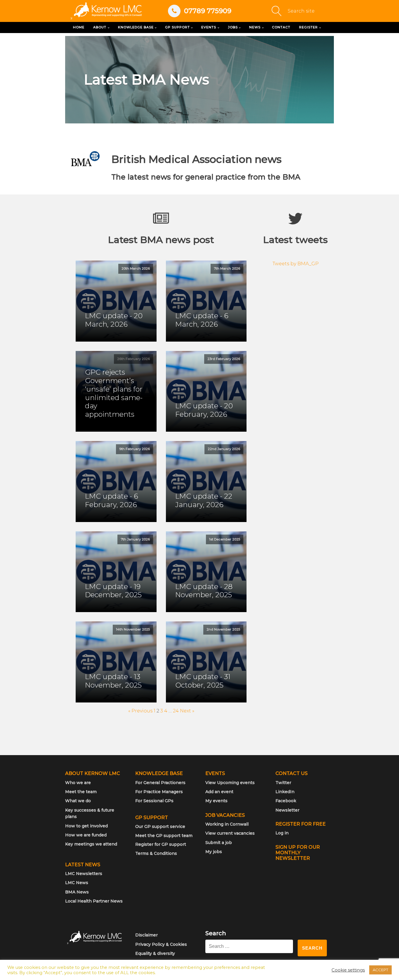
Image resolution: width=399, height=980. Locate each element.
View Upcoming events (230, 782)
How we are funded (86, 835)
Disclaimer (146, 935)
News (255, 27)
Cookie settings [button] (348, 970)
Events (208, 27)
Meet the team (81, 791)
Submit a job (218, 842)
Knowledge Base (136, 27)
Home (78, 27)
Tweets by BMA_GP (296, 263)
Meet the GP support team (163, 835)
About (99, 27)
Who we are (78, 782)
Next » (187, 711)
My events (216, 800)
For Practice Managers (159, 791)
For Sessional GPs (154, 800)
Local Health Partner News (94, 901)
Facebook (285, 800)
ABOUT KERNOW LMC (92, 773)
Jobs (233, 27)
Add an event (219, 791)
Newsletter (287, 810)
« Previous (140, 711)
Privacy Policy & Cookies (161, 944)
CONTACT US (291, 773)
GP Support (177, 27)
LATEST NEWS (82, 864)
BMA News (77, 892)
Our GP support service (160, 826)
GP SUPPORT (151, 817)
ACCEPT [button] (380, 969)
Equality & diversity (155, 953)
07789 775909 (207, 11)
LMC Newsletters (83, 873)
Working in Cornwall (227, 824)
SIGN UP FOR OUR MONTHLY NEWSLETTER (297, 852)
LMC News (76, 882)
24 (176, 711)
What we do (78, 800)
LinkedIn (284, 791)
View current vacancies (230, 833)
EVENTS (215, 773)
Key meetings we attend (91, 844)
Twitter (283, 782)
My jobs (213, 851)
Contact (281, 27)
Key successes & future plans (89, 813)
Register (308, 27)
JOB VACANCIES (225, 815)
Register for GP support (160, 844)
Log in (282, 833)
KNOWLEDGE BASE (159, 773)
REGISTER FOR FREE (300, 824)
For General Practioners (160, 782)
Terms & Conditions (156, 853)
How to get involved (86, 826)
